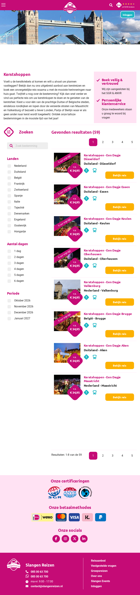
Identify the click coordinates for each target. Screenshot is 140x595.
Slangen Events (100, 581)
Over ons (96, 576)
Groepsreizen (99, 570)
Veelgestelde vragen (103, 565)
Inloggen (96, 586)
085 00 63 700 (39, 571)
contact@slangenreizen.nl (47, 586)
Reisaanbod (98, 560)
